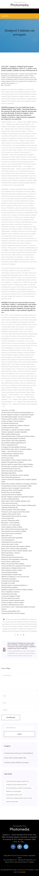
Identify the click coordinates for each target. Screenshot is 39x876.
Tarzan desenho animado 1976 (14, 794)
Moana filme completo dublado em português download (19, 484)
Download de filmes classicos (11, 469)
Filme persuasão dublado (9, 572)
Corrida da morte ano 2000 (9, 428)
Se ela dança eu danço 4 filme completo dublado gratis (18, 505)
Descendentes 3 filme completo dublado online (16, 460)
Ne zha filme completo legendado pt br (13, 443)
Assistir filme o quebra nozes (10, 561)
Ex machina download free (9, 423)
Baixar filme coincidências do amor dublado (15, 475)
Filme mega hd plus (7, 555)
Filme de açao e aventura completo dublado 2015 (17, 466)
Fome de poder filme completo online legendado (19, 788)
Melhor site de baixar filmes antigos (12, 564)
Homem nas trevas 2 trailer (10, 544)
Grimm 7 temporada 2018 (9, 445)
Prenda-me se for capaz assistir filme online (15, 512)
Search (20, 734)
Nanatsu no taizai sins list (26, 860)
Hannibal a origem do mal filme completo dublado (17, 589)
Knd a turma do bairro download (11, 533)
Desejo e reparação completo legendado (14, 432)
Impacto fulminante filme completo (12, 462)
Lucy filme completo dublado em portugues (16, 762)
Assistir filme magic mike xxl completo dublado (16, 449)
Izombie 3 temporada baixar (10, 499)
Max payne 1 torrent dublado (10, 523)
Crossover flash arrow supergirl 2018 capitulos (16, 566)
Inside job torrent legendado (10, 581)
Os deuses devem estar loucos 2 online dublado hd (18, 753)
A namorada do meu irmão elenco (11, 542)
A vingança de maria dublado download (13, 447)
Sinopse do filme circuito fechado (12, 490)
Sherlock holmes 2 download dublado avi (14, 585)
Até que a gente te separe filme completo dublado (17, 464)
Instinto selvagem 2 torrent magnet (12, 421)
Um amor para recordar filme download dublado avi (17, 412)
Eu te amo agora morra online (10, 598)
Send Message (10, 717)
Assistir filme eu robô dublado (10, 492)
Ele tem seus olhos (7, 458)
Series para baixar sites (12, 801)
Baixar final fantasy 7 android (10, 553)
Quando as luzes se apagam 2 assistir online (15, 488)
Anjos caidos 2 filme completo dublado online (15, 501)
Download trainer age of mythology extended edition (18, 436)
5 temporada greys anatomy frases (12, 453)
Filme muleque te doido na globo (11, 527)
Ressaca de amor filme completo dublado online (16, 551)
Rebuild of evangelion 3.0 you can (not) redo (15, 577)
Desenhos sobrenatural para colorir (12, 605)
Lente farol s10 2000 (8, 410)
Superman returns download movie (12, 557)
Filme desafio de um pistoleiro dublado (13, 531)
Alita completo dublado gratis (10, 434)
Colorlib (22, 872)
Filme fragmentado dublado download (13, 438)
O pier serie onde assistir (9, 503)
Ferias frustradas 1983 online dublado (13, 510)
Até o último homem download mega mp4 (14, 529)
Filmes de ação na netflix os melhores (13, 419)
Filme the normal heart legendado (11, 538)
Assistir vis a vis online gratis (10, 525)
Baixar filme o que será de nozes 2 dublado (19, 862)
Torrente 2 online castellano (10, 456)
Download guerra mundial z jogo (11, 574)
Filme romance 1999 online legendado (13, 440)
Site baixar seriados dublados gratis (12, 600)
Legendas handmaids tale (9, 507)
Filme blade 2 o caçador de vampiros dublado (15, 430)
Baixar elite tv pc (6, 535)
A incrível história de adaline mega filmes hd (17, 781)
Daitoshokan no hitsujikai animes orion (13, 568)
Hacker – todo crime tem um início (12, 451)
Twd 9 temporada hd (7, 540)
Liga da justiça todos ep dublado (11, 494)
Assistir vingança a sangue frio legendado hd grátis (17, 415)
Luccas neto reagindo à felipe (10, 596)
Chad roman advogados (8, 579)
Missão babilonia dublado (9, 587)
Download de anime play (9, 594)
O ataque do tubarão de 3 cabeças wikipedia (15, 425)
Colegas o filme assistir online (11, 514)
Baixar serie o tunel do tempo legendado (14, 548)
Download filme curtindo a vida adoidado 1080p (16, 486)
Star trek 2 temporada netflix (10, 520)
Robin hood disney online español (12, 471)
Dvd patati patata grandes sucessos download (16, 417)
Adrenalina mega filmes (8, 473)
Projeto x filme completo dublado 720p (15, 758)
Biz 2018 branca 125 (10, 860)
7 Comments (7, 85)
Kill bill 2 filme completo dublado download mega (19, 798)
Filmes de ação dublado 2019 (10, 611)
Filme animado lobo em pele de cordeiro (14, 516)
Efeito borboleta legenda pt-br (10, 477)
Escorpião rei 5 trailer (8, 583)
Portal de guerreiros (7, 518)
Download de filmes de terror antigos (13, 613)
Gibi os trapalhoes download (10, 592)
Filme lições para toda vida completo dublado (15, 546)
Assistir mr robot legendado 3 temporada (14, 559)
